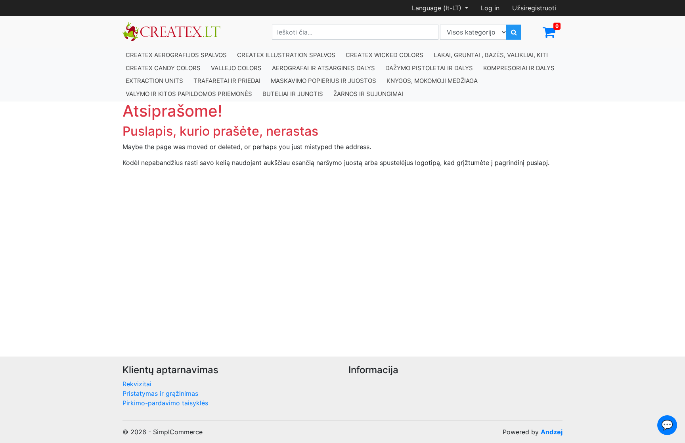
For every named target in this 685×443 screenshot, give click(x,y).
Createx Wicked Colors (384, 55)
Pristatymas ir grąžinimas (160, 393)
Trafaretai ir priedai (226, 80)
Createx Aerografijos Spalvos (176, 55)
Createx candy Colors (163, 68)
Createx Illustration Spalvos (286, 55)
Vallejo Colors (236, 68)
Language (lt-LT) (437, 8)
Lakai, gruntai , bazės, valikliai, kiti (491, 55)
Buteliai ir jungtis (292, 94)
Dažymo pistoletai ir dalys (429, 68)
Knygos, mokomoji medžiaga (432, 80)
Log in (490, 8)
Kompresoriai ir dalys (519, 68)
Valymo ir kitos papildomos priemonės (189, 94)
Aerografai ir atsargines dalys (323, 68)
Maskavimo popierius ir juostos (323, 80)
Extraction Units (154, 80)
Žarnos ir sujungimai (368, 94)
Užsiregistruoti (534, 8)
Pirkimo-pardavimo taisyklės (165, 403)
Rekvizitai (136, 384)
